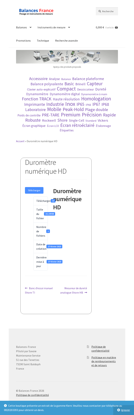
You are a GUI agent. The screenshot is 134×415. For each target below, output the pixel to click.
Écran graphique (34, 126)
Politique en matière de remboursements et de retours (103, 361)
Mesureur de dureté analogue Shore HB (73, 290)
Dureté (100, 89)
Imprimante (34, 104)
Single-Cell (76, 120)
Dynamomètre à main (94, 94)
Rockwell (49, 120)
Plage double (96, 109)
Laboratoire (35, 109)
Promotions (23, 40)
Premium (70, 114)
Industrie (55, 104)
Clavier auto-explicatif (41, 89)
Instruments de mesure (51, 27)
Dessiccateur (85, 89)
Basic (69, 84)
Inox (70, 104)
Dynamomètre (37, 94)
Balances (21, 27)
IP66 (88, 104)
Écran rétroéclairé (77, 125)
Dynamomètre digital (65, 94)
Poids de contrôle (28, 115)
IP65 (80, 104)
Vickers (103, 120)
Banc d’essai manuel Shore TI (39, 290)
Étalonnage (103, 126)
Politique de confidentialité (32, 395)
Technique (43, 40)
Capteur (95, 83)
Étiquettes (67, 130)
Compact (66, 89)
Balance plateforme (88, 79)
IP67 (96, 104)
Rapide (109, 115)
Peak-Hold (73, 109)
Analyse (54, 79)
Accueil (20, 141)
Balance (66, 79)
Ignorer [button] (125, 410)
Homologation (96, 99)
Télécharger (34, 190)
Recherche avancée (66, 40)
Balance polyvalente (47, 84)
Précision (92, 114)
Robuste (33, 120)
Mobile (54, 109)
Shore (62, 120)
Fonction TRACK (36, 99)
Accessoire (38, 78)
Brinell (80, 84)
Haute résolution (66, 99)
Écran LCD (53, 126)
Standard (90, 120)
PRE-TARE (50, 115)
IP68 (105, 104)
